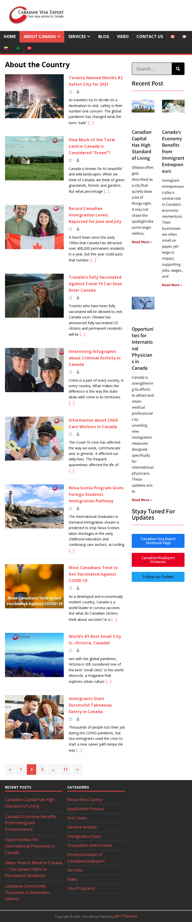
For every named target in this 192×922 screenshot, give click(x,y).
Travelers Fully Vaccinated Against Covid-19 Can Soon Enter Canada (95, 283)
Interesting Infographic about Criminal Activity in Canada (94, 358)
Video (123, 36)
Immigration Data (83, 836)
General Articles (82, 827)
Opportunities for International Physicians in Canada (30, 846)
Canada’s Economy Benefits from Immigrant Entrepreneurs (30, 823)
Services (77, 36)
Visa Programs (81, 888)
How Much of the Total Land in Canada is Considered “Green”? (92, 146)
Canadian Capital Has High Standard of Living (142, 145)
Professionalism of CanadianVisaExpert (86, 858)
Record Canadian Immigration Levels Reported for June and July (95, 215)
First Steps (77, 818)
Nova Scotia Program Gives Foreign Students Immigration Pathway (96, 494)
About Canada (40, 36)
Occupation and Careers (89, 845)
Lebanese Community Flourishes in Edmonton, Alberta (27, 892)
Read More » (142, 241)
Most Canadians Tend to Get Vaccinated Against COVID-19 (93, 574)
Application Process (85, 809)
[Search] (178, 69)
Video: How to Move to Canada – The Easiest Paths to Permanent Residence (33, 869)
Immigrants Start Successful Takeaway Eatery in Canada (90, 705)
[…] (91, 122)
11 (65, 769)
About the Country (84, 799)
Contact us (149, 36)
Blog (103, 36)
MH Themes (125, 916)
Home (10, 36)
